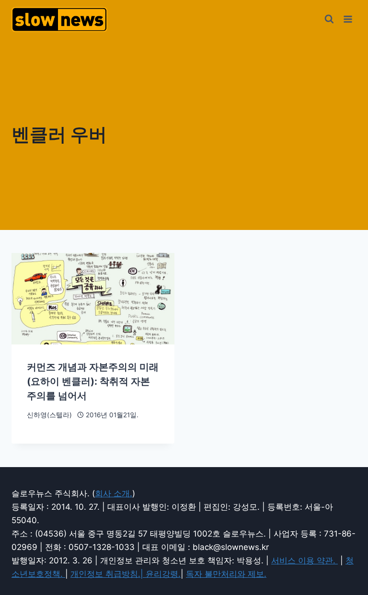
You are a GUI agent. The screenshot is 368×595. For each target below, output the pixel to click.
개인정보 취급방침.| (108, 574)
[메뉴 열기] (347, 18)
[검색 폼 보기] (329, 19)
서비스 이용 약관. (304, 560)
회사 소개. (113, 493)
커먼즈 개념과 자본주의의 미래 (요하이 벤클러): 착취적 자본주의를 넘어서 (93, 381)
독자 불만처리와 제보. (226, 574)
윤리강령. (163, 574)
